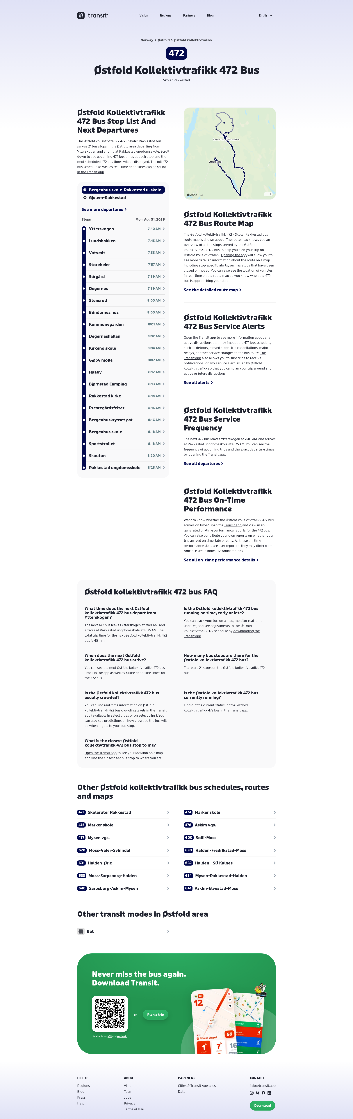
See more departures (102, 209)
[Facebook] (263, 1093)
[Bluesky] (257, 1093)
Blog (210, 15)
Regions (165, 15)
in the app (101, 673)
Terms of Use (134, 1109)
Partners (189, 15)
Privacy (129, 1103)
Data (181, 1091)
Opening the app (234, 255)
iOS (110, 1036)
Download (262, 1105)
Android (122, 1036)
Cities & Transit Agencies (197, 1086)
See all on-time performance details (219, 560)
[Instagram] (252, 1093)
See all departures (202, 463)
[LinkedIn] (269, 1093)
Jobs (127, 1097)
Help (80, 1103)
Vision (144, 15)
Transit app (216, 454)
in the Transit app (233, 710)
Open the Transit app (200, 337)
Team (128, 1091)
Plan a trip (155, 1014)
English (264, 15)
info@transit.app (263, 1086)
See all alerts (196, 382)
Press (81, 1097)
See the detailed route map (211, 290)
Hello (82, 1078)
